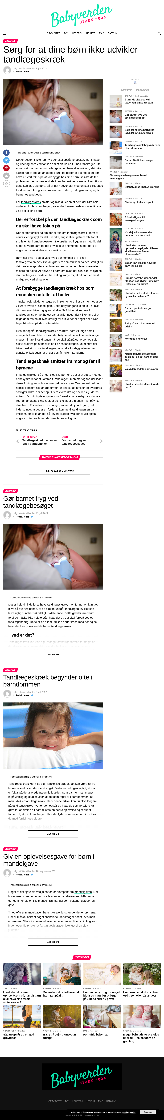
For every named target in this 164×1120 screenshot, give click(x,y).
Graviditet (53, 33)
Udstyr (90, 33)
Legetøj (77, 33)
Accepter (148, 1112)
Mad (101, 33)
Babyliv (112, 33)
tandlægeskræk (31, 202)
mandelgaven (83, 892)
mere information (129, 1112)
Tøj (66, 33)
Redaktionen (22, 71)
